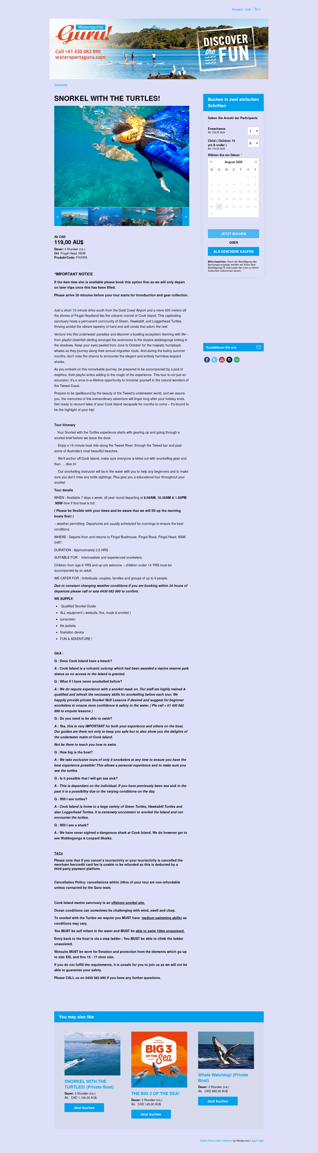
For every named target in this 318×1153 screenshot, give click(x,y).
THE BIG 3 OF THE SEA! (155, 1093)
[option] (71, 216)
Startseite (60, 84)
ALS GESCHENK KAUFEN (233, 251)
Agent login (257, 1140)
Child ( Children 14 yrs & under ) (221, 144)
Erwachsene (216, 130)
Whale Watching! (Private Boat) (223, 1077)
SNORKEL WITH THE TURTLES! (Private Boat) (89, 1084)
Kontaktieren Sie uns (221, 347)
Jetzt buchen (84, 1107)
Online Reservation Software (216, 1140)
